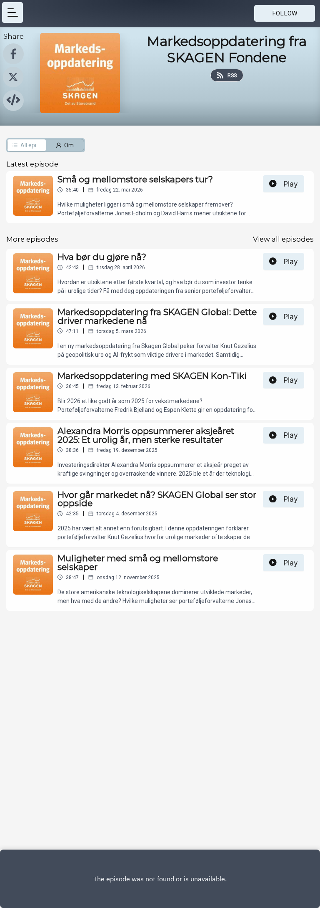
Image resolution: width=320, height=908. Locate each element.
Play (290, 183)
